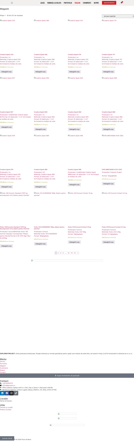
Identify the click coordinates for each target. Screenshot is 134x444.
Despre (96, 3)
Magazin (77, 3)
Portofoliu (68, 3)
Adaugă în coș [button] (6, 72)
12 (68, 253)
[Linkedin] (2, 393)
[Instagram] (11, 393)
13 (71, 253)
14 (75, 253)
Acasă (42, 3)
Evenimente (87, 3)
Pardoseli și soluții (54, 3)
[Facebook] (7, 393)
